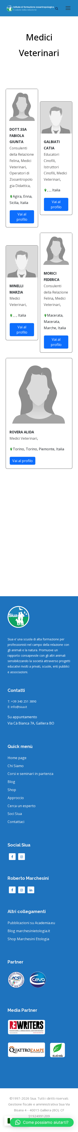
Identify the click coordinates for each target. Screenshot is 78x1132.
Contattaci (16, 821)
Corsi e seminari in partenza (30, 773)
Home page (17, 757)
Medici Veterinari (23, 438)
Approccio (16, 797)
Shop (12, 789)
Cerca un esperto (22, 805)
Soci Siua (15, 813)
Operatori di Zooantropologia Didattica (21, 179)
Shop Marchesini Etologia (28, 939)
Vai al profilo (21, 217)
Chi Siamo (16, 765)
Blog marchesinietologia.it (29, 930)
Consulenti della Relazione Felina (22, 154)
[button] (42, 1122)
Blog (11, 781)
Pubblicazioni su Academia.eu (31, 922)
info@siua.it (19, 707)
